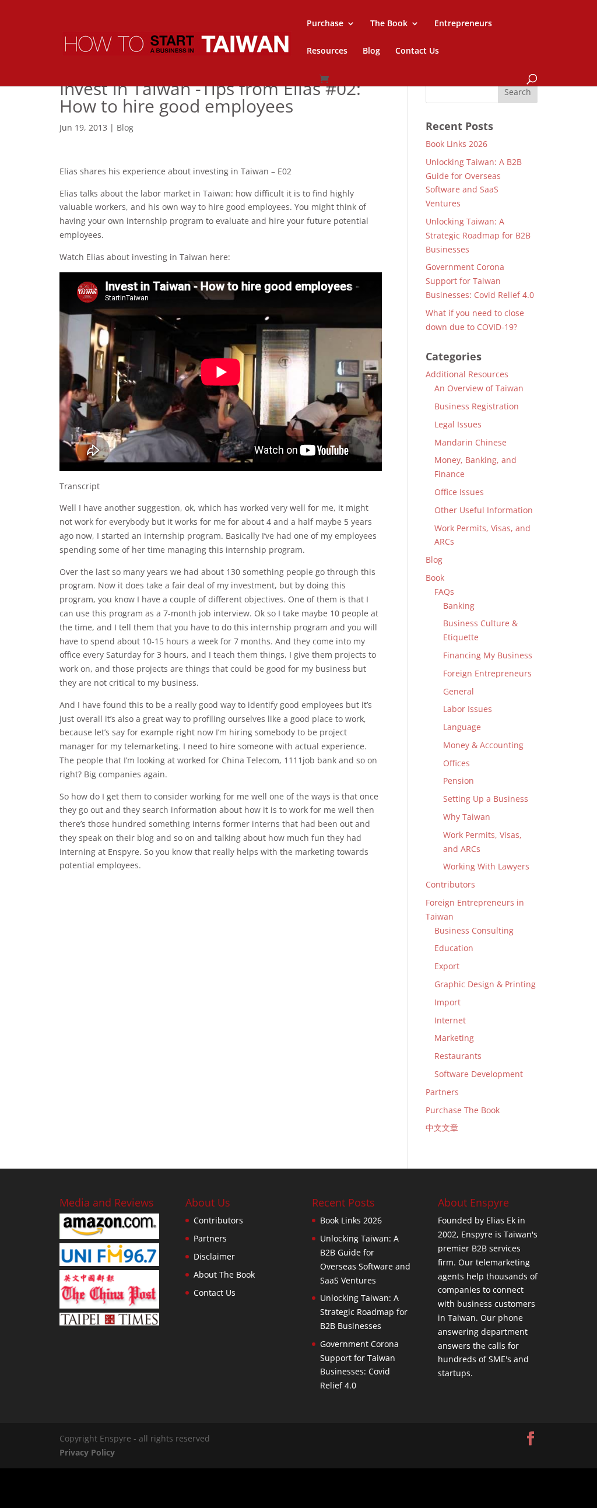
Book (435, 577)
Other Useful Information (483, 509)
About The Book (224, 1274)
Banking (459, 605)
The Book (389, 24)
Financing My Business (487, 655)
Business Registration (476, 406)
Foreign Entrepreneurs (487, 673)
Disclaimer (214, 1256)
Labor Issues (467, 708)
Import (447, 1002)
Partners (442, 1091)
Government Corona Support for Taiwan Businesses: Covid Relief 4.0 (480, 280)
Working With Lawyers (486, 866)
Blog (371, 51)
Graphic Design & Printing (485, 984)
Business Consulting (474, 930)
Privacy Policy (87, 1452)
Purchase (325, 24)
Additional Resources (467, 374)
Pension (458, 780)
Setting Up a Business (485, 798)
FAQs (444, 591)
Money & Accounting (483, 745)
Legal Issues (458, 424)
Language (462, 726)
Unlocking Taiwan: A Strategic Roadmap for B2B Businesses (478, 235)
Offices (456, 763)
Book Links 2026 (456, 143)
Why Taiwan (466, 816)
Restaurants (458, 1055)
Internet (450, 1020)
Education (453, 947)
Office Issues (459, 491)
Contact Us (417, 51)
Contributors (450, 884)
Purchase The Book (463, 1110)
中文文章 (442, 1127)
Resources (327, 51)
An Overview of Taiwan (479, 388)
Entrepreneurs (463, 24)
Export (446, 966)
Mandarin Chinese (470, 442)
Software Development (478, 1073)
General (458, 691)
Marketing (454, 1037)
